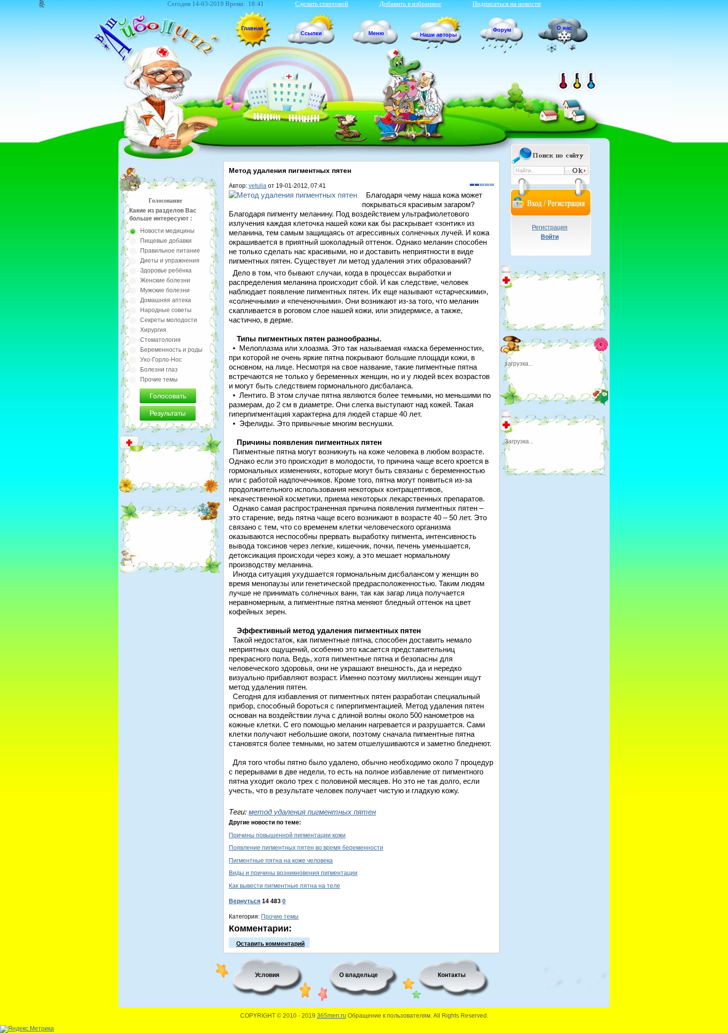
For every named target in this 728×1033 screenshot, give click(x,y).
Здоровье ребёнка (166, 270)
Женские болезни (165, 280)
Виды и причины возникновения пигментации (293, 873)
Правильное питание (170, 250)
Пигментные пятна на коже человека (281, 860)
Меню (376, 33)
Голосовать (168, 396)
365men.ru (331, 1015)
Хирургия (153, 329)
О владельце (358, 975)
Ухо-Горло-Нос (161, 359)
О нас (564, 28)
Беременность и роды (171, 349)
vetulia (257, 185)
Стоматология (160, 339)
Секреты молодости (168, 320)
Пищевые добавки (166, 240)
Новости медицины (167, 230)
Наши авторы (438, 35)
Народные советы (166, 310)
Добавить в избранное (410, 3)
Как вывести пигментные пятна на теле (284, 885)
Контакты (452, 975)
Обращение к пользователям (389, 1015)
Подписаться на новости (506, 3)
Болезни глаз (159, 369)
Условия (267, 975)
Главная (252, 28)
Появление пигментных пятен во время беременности (306, 847)
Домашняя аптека (165, 300)
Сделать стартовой (321, 3)
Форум (502, 30)
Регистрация (550, 227)
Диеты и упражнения (170, 260)
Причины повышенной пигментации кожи (287, 835)
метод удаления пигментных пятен (312, 812)
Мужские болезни (165, 290)
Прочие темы (280, 916)
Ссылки (311, 33)
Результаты (168, 413)
